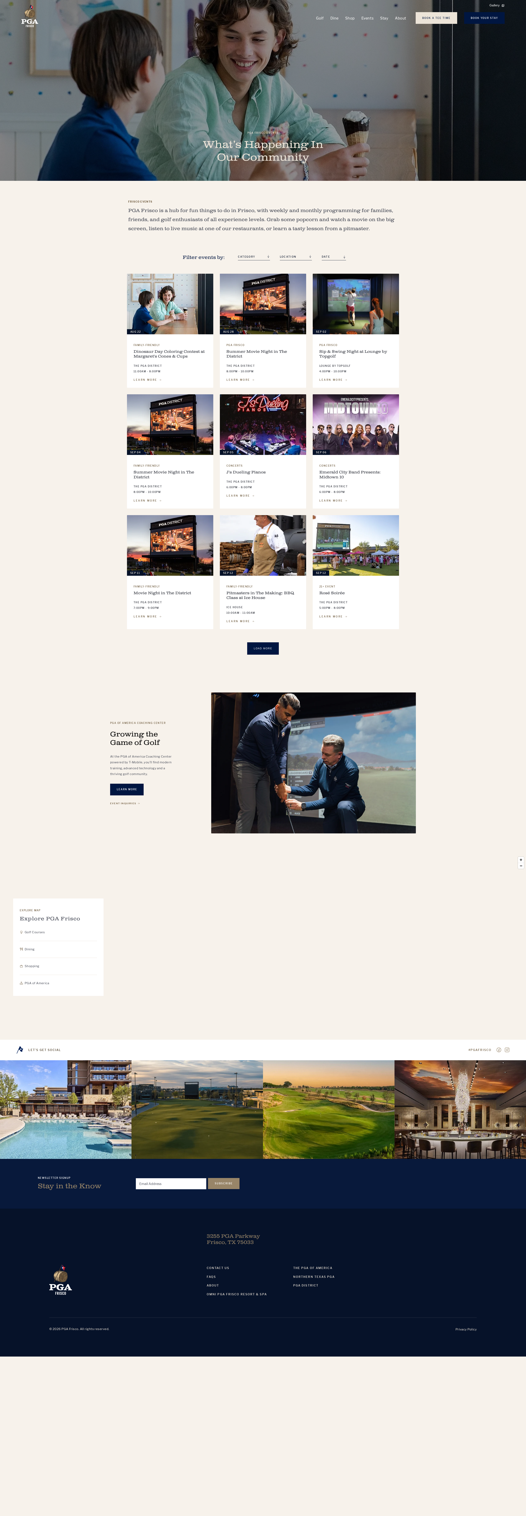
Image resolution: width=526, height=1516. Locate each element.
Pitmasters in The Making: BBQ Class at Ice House (260, 595)
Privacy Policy (466, 1329)
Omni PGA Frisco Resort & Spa (237, 1294)
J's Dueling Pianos (246, 472)
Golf (320, 18)
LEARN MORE (145, 380)
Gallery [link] (494, 5)
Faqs (211, 1276)
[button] (334, 257)
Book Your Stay (484, 18)
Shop (350, 18)
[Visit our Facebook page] (498, 1050)
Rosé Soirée (332, 593)
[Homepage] (29, 16)
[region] (263, 947)
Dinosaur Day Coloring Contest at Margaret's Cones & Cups (169, 354)
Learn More (127, 789)
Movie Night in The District (162, 593)
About (400, 18)
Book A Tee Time (436, 18)
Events (367, 18)
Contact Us (218, 1268)
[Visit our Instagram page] (507, 1050)
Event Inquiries (123, 803)
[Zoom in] (521, 860)
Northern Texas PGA (314, 1276)
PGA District (305, 1285)
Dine (334, 18)
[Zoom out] (521, 866)
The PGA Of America (312, 1268)
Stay (384, 18)
